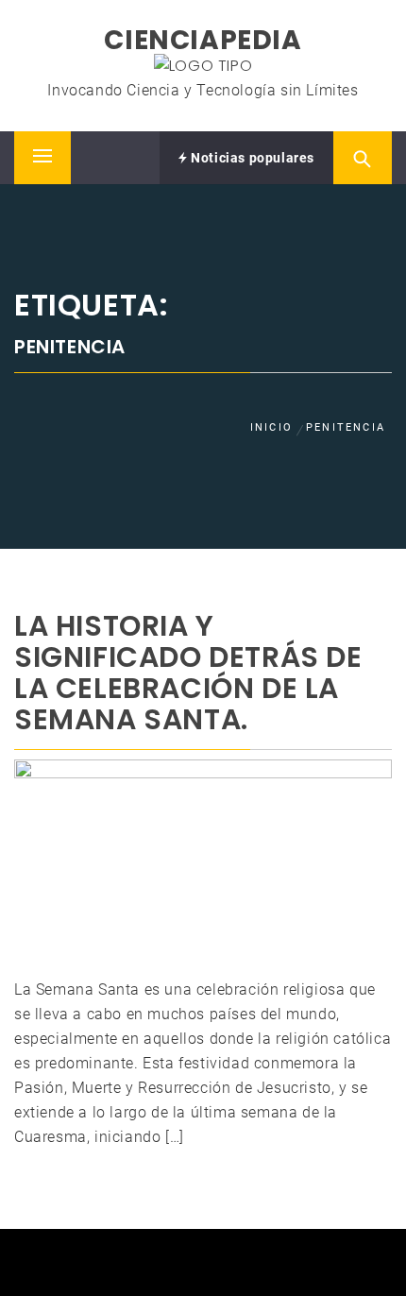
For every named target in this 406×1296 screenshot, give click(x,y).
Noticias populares (251, 157)
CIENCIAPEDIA (202, 40)
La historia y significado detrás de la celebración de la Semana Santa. (188, 672)
